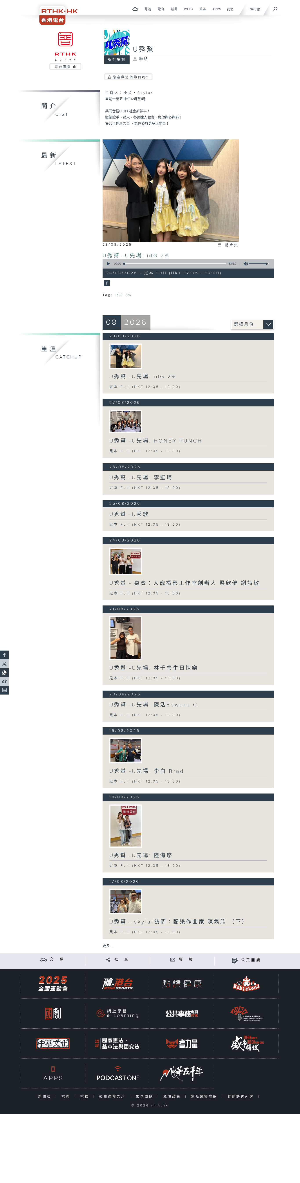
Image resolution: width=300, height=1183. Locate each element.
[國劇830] (53, 1013)
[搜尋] (275, 7)
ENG (251, 9)
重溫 (201, 11)
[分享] (108, 959)
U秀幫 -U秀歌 (129, 514)
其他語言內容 (242, 1097)
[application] (186, 264)
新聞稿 (45, 1097)
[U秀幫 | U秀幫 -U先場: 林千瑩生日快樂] (125, 638)
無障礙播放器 (205, 1097)
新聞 (173, 11)
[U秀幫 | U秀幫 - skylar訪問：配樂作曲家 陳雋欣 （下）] (125, 901)
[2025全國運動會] (53, 983)
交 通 (57, 959)
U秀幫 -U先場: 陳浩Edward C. (154, 705)
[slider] (259, 263)
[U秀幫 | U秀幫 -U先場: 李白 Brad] (125, 750)
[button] (108, 264)
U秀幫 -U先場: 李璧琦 (141, 478)
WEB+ (187, 11)
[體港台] (117, 983)
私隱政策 (173, 1097)
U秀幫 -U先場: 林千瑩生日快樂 (153, 668)
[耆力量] (181, 1043)
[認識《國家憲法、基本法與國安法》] (117, 1043)
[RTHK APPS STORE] (53, 1073)
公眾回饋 (251, 960)
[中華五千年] (181, 1073)
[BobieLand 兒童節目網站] (246, 983)
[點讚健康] (181, 983)
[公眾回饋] (235, 960)
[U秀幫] (106, 283)
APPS (215, 11)
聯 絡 (186, 959)
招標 (85, 1097)
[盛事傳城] (246, 1043)
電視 (146, 11)
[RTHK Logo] (55, 12)
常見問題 (145, 1097)
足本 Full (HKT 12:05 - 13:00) (145, 387)
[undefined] (135, 9)
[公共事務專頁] (181, 1013)
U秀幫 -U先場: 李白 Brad (146, 771)
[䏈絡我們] (173, 959)
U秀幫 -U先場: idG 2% (136, 256)
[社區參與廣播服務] (246, 1013)
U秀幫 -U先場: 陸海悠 (141, 855)
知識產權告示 (113, 1097)
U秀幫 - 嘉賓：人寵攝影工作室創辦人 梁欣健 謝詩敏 (184, 583)
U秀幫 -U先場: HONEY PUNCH (155, 441)
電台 (159, 11)
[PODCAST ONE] (117, 1073)
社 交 (121, 959)
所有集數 (117, 60)
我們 (229, 11)
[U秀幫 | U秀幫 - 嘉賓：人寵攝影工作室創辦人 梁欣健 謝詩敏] (125, 561)
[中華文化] (53, 1043)
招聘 (66, 1097)
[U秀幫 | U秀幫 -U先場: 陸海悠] (125, 826)
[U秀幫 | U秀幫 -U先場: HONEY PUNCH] (125, 421)
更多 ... (108, 946)
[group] (244, 264)
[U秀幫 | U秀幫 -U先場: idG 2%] (125, 356)
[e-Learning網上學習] (117, 1013)
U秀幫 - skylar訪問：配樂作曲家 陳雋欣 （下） (178, 922)
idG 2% (123, 295)
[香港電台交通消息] (43, 959)
